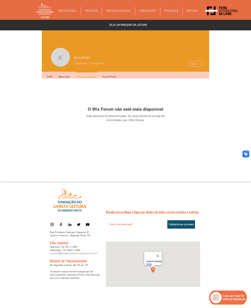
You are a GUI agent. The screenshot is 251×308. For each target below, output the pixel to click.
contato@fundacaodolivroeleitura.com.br (74, 253)
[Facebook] (61, 224)
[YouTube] (87, 224)
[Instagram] (52, 224)
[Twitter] (78, 224)
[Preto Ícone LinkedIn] (70, 224)
